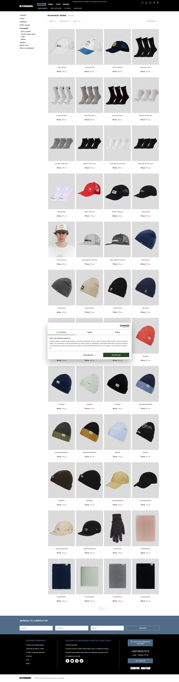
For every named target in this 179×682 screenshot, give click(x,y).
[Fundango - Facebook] (67, 661)
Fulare (23, 37)
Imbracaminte (42, 8)
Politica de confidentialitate (35, 645)
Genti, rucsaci (25, 25)
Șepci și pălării (26, 31)
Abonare (143, 628)
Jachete (23, 15)
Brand (66, 4)
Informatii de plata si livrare (35, 649)
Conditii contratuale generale (35, 652)
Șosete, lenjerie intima (28, 34)
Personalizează (88, 355)
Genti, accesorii (56, 8)
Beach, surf (78, 8)
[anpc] (135, 668)
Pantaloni (23, 22)
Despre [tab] (117, 332)
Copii (58, 4)
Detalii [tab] (89, 332)
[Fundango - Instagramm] (77, 661)
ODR (27, 660)
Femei (50, 4)
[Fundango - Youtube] (72, 661)
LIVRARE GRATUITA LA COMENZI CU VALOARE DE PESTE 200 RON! (89, 1)
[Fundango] (26, 5)
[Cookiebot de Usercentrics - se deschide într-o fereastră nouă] (121, 326)
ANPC (28, 663)
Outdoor (68, 8)
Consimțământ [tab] (61, 332)
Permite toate (116, 355)
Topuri (22, 18)
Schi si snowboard (27, 48)
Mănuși (23, 39)
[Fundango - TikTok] (81, 661)
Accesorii (24, 28)
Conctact (29, 656)
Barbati (41, 4)
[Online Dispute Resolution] (145, 668)
